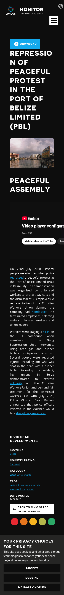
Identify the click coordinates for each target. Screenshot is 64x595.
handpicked (39, 312)
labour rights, (35, 484)
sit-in (46, 332)
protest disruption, (19, 484)
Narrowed (15, 464)
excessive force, (18, 489)
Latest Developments (20, 474)
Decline (32, 577)
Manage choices (32, 587)
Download (28, 44)
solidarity (16, 383)
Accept (32, 568)
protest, (30, 489)
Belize (13, 453)
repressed (17, 277)
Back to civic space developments (33, 509)
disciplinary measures (31, 413)
